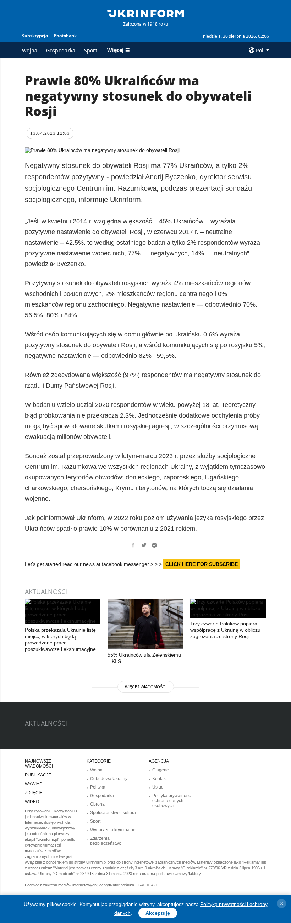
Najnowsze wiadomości (39, 764)
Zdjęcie (34, 792)
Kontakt (159, 778)
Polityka (97, 787)
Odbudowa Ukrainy (108, 778)
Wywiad (34, 783)
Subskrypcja (35, 36)
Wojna (30, 50)
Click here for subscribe (201, 564)
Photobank (65, 36)
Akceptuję (158, 913)
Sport (91, 50)
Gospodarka (61, 50)
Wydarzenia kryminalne (113, 829)
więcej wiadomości (145, 687)
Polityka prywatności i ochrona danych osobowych (173, 800)
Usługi (158, 787)
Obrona (97, 804)
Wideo (32, 801)
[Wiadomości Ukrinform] (145, 13)
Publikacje (38, 775)
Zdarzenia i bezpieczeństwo (105, 841)
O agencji (161, 770)
